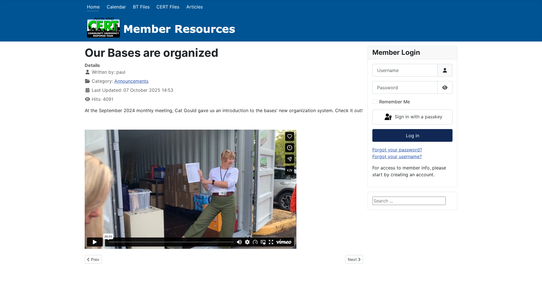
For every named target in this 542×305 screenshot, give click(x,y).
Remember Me (394, 101)
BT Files (141, 7)
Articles (194, 7)
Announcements (131, 81)
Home (93, 7)
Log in (412, 135)
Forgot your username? (397, 156)
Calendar (116, 7)
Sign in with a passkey (417, 116)
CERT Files (167, 7)
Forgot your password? (397, 149)
